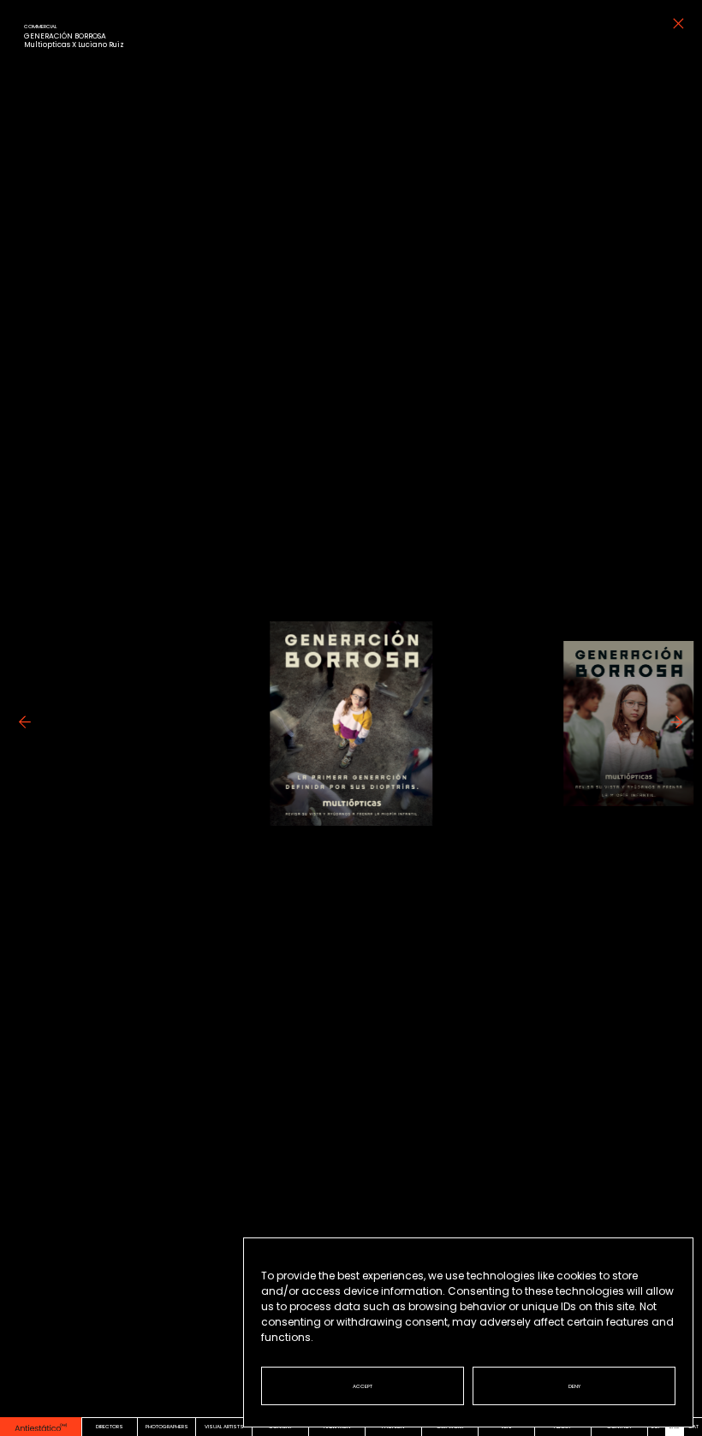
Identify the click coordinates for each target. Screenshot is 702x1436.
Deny (574, 1386)
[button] (25, 741)
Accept (362, 1386)
